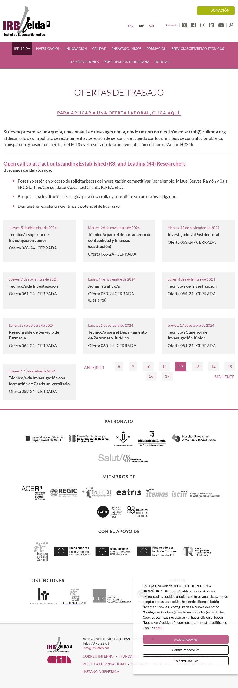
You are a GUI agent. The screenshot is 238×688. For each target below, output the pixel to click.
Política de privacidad (104, 664)
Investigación (47, 48)
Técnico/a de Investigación (33, 286)
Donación (219, 10)
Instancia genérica (101, 671)
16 (151, 376)
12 (180, 366)
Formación (156, 48)
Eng (131, 25)
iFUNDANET (129, 656)
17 (167, 376)
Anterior (94, 367)
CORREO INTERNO (98, 656)
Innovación (76, 48)
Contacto (172, 25)
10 (148, 366)
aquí (159, 628)
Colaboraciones (84, 62)
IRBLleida (22, 48)
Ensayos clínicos (126, 48)
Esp (141, 25)
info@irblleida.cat (96, 648)
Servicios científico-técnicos (198, 48)
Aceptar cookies (185, 639)
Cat (151, 25)
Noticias (161, 62)
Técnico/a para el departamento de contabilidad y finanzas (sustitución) (120, 240)
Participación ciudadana (126, 62)
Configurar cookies (185, 650)
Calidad (99, 48)
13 (197, 366)
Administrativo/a (104, 286)
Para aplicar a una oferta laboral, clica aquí (119, 112)
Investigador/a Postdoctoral (193, 234)
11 (164, 366)
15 (230, 366)
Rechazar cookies (185, 661)
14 (213, 366)
